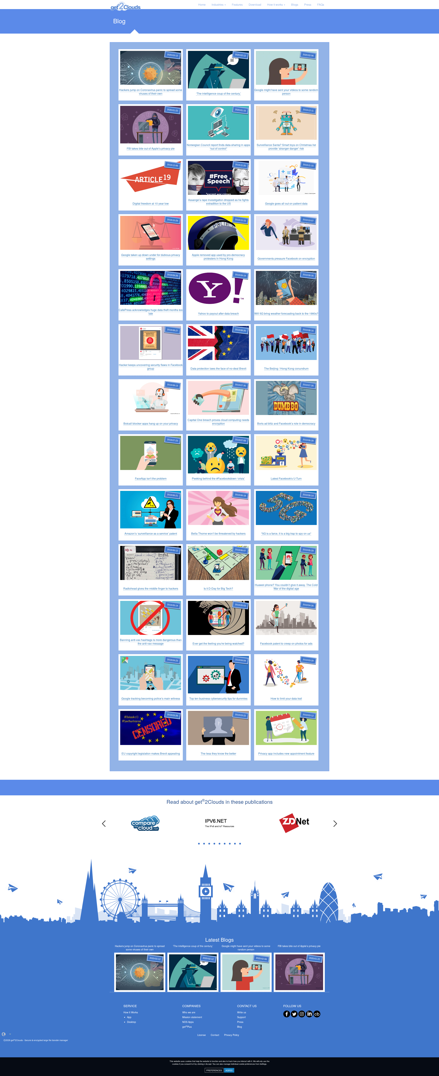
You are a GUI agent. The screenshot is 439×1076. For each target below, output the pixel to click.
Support (241, 1017)
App (129, 1017)
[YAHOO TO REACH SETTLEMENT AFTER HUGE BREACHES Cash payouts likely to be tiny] (218, 281)
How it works (275, 5)
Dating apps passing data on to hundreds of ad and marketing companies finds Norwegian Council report (218, 112)
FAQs (320, 5)
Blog (239, 1026)
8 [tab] (235, 844)
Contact (215, 1035)
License (201, 1035)
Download (255, 5)
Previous (103, 823)
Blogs (294, 5)
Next (335, 823)
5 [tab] (219, 844)
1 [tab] (199, 844)
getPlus (187, 1026)
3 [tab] (209, 844)
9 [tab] (240, 844)
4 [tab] (214, 844)
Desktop (131, 1022)
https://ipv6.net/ (210, 823)
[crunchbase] (316, 1013)
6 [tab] (225, 844)
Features (237, 5)
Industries (218, 5)
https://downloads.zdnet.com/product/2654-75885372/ (293, 824)
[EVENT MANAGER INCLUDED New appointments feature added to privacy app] (286, 720)
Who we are (188, 1012)
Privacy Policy (231, 1035)
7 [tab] (230, 844)
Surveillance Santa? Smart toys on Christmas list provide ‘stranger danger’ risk (286, 112)
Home (202, 5)
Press (307, 5)
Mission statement (192, 1017)
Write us (241, 1012)
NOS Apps (188, 1022)
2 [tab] (204, 844)
